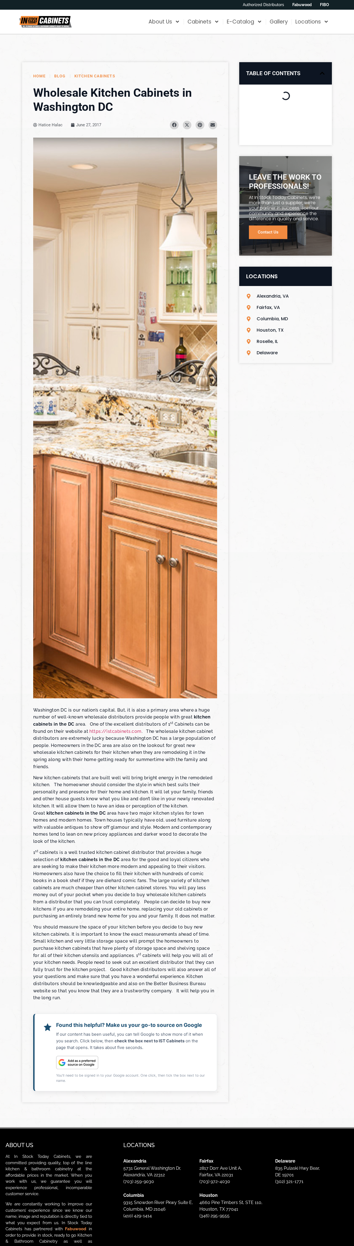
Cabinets (199, 21)
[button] (322, 73)
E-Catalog (240, 21)
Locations (308, 21)
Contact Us (268, 232)
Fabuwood (75, 1228)
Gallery (279, 21)
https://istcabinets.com (115, 731)
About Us (160, 21)
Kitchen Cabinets (94, 76)
